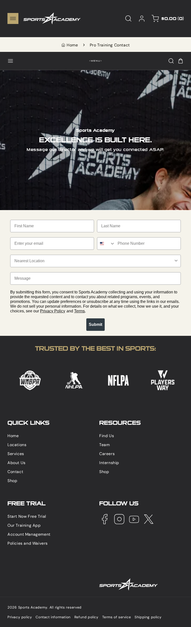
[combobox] (106, 244)
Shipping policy (148, 617)
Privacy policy (19, 617)
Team (104, 444)
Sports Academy (33, 607)
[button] (12, 18)
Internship (109, 462)
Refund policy (86, 617)
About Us (16, 462)
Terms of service (116, 617)
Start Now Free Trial (26, 516)
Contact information (53, 617)
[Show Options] (176, 261)
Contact (15, 471)
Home (72, 45)
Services (15, 453)
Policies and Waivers (27, 543)
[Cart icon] (181, 61)
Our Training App (24, 525)
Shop (12, 480)
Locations (16, 444)
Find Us (106, 435)
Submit (95, 324)
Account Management (28, 534)
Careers (107, 453)
